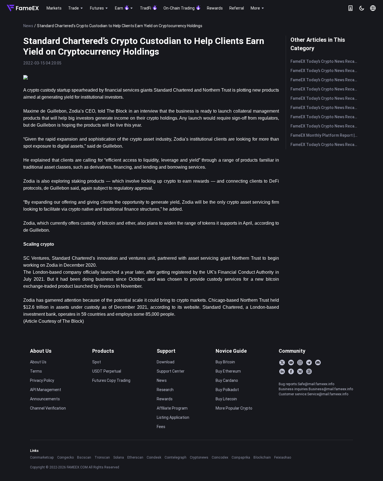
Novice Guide (231, 351)
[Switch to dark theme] (361, 8)
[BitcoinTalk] (309, 371)
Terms (36, 371)
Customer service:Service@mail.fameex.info (313, 394)
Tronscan (102, 457)
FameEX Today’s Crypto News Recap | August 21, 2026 (325, 98)
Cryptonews (199, 457)
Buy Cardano (227, 380)
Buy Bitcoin (225, 361)
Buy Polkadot (227, 389)
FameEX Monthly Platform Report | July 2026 (325, 135)
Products (103, 351)
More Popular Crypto (234, 408)
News (28, 25)
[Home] (23, 8)
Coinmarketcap (42, 457)
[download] (350, 8)
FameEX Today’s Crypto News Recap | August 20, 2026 (325, 107)
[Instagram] (300, 362)
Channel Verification (48, 408)
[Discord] (318, 362)
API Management (45, 389)
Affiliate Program (172, 408)
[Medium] (300, 371)
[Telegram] (309, 362)
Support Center (170, 371)
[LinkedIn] (282, 371)
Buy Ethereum (228, 371)
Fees (161, 426)
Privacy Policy (42, 380)
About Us (41, 351)
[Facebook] (291, 371)
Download (165, 361)
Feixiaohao (282, 457)
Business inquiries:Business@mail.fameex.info (316, 389)
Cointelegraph (175, 457)
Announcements (45, 398)
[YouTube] (291, 362)
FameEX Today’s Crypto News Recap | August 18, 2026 (325, 126)
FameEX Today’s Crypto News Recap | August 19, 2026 (325, 116)
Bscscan (84, 457)
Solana (118, 457)
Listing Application (173, 417)
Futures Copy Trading (111, 380)
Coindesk (154, 457)
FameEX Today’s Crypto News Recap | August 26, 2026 (325, 70)
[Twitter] (282, 362)
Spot (96, 361)
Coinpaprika (241, 457)
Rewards (164, 398)
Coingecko (65, 457)
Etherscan (135, 457)
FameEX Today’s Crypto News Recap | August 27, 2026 (325, 61)
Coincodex (220, 457)
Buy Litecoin (226, 398)
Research (165, 389)
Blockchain (262, 457)
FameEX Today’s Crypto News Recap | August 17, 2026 (325, 144)
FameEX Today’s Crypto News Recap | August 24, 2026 (325, 89)
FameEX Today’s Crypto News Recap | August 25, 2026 (325, 79)
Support (166, 351)
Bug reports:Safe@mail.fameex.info (306, 384)
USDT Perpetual (106, 371)
